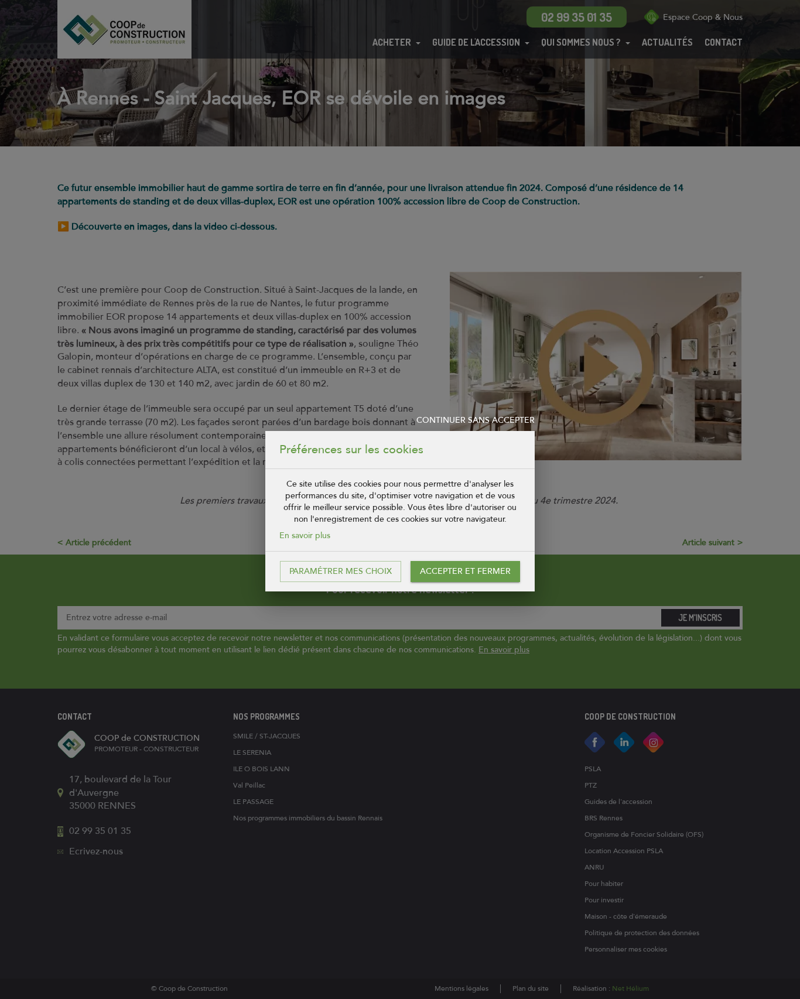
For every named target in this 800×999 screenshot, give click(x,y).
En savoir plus (304, 535)
